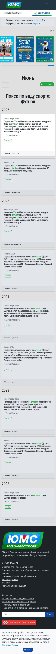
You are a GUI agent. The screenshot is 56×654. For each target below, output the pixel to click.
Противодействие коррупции (16, 605)
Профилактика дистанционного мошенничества (25, 608)
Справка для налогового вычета (17, 567)
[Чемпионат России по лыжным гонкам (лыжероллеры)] (45, 49)
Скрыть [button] (51, 31)
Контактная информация (14, 586)
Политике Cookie (10, 645)
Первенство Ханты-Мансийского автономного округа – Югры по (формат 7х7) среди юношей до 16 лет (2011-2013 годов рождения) (27, 168)
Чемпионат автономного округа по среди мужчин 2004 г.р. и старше (25, 496)
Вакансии (6, 583)
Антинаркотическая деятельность (18, 598)
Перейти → (38, 23)
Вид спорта (46, 84)
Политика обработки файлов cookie (19, 576)
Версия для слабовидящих (21, 622)
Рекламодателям (10, 579)
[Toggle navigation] (46, 4)
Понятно (28, 650)
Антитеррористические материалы (19, 602)
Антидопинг (7, 595)
